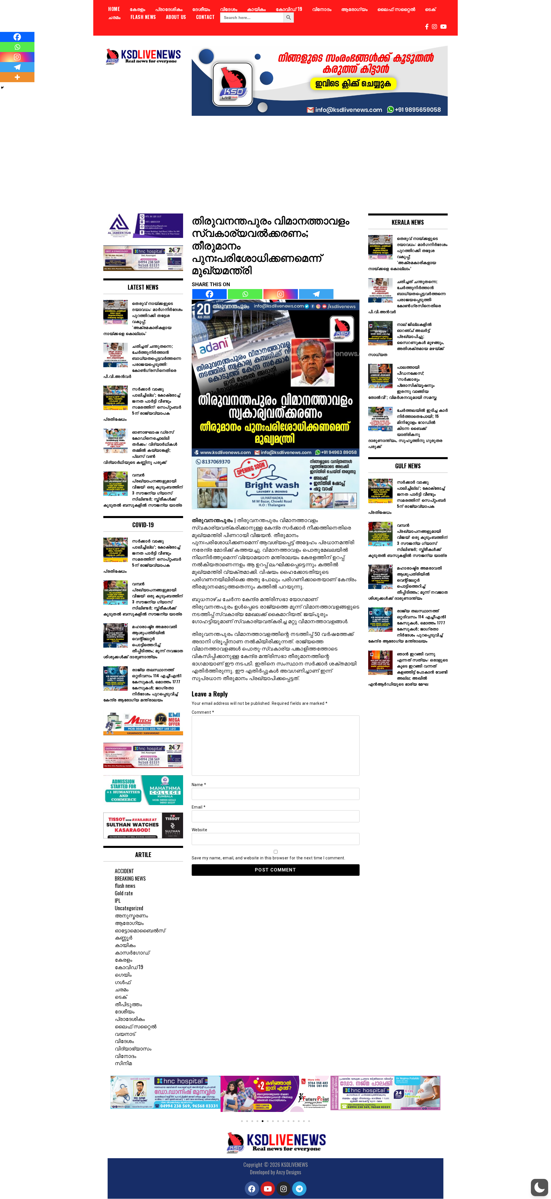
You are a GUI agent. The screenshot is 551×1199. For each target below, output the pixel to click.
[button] (117, 1096)
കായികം (256, 8)
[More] (17, 77)
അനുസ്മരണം (131, 915)
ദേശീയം (201, 8)
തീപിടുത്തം (128, 1004)
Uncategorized (129, 908)
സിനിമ (123, 1063)
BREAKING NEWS (130, 878)
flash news (143, 17)
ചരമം (114, 17)
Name (199, 784)
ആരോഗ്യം (354, 8)
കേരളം (137, 8)
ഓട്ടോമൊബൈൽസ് (140, 930)
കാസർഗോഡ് (132, 952)
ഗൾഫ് (123, 982)
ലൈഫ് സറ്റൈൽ (396, 8)
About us (176, 17)
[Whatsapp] (245, 294)
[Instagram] (280, 294)
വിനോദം (322, 8)
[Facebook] (209, 294)
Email (199, 807)
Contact (205, 17)
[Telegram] (316, 294)
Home (114, 8)
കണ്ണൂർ (123, 937)
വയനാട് (125, 1033)
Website (199, 829)
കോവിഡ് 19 (289, 8)
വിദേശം (229, 8)
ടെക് (430, 8)
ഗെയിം (123, 974)
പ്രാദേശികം (169, 8)
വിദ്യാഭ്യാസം (133, 1048)
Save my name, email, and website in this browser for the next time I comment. (269, 858)
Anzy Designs (288, 1172)
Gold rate (124, 893)
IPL (118, 900)
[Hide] (2, 87)
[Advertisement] (275, 160)
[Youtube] (268, 1188)
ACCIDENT (124, 871)
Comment (203, 712)
